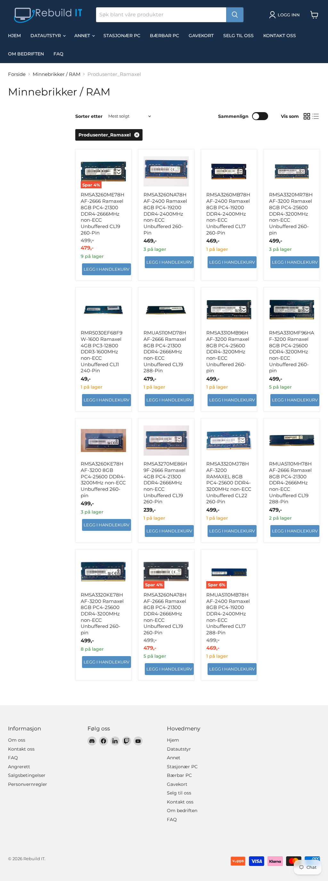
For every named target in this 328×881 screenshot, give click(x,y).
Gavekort (201, 35)
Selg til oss (238, 35)
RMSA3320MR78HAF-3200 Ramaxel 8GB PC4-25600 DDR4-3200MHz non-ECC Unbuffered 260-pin (291, 213)
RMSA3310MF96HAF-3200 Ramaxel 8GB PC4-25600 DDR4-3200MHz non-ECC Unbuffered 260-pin (291, 352)
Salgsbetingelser (26, 775)
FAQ (58, 54)
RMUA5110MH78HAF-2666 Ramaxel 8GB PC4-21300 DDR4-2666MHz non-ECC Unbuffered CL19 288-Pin (290, 483)
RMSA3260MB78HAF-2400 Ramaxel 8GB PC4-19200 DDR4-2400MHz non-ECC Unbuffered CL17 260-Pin (228, 213)
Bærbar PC (164, 35)
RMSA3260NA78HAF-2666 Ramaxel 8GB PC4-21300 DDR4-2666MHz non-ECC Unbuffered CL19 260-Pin (165, 614)
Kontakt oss (279, 35)
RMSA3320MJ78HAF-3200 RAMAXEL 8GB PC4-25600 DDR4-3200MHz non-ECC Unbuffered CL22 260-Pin (228, 483)
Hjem (14, 35)
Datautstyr (46, 35)
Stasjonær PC (121, 35)
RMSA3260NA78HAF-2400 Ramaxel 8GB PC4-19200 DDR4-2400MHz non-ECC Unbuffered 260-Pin (165, 213)
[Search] (234, 14)
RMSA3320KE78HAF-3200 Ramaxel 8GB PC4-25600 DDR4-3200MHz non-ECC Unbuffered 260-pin (102, 614)
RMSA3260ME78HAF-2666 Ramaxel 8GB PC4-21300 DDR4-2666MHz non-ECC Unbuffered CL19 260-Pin (102, 213)
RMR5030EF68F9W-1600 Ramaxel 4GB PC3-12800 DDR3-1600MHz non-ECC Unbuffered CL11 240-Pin (101, 352)
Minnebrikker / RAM (56, 74)
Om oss (16, 740)
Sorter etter (88, 116)
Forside (17, 74)
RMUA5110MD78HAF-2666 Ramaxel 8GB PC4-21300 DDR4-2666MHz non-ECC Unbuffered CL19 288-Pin (165, 352)
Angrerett (19, 767)
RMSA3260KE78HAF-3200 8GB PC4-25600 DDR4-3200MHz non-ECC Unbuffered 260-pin (103, 479)
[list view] (315, 116)
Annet (82, 35)
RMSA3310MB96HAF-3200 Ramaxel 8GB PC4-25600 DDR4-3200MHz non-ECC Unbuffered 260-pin (227, 352)
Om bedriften (26, 54)
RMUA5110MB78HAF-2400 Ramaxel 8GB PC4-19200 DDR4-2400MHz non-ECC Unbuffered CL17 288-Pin (228, 614)
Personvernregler (27, 784)
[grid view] (306, 116)
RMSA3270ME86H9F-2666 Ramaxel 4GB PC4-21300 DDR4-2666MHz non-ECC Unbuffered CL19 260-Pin (165, 483)
